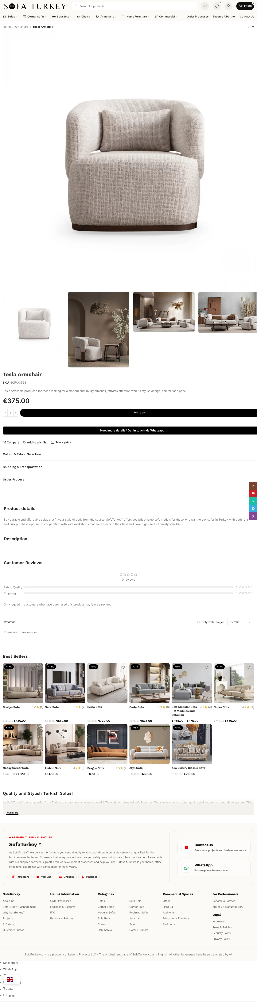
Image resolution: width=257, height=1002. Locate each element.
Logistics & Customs (62, 906)
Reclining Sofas (138, 912)
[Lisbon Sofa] (65, 744)
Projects (8, 918)
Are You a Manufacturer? (227, 906)
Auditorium (169, 912)
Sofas (101, 900)
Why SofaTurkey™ (14, 912)
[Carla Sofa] (149, 683)
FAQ (52, 912)
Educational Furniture (176, 918)
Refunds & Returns (61, 918)
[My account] (228, 6)
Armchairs (22, 26)
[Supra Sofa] (234, 683)
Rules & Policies (222, 927)
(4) (210, 707)
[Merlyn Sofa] (23, 683)
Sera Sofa (52, 707)
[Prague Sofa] (107, 744)
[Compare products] (205, 6)
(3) (252, 707)
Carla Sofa (136, 707)
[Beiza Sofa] (107, 683)
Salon (132, 924)
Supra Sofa (221, 707)
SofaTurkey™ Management (19, 906)
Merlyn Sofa (11, 707)
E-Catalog (9, 924)
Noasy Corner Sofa (16, 768)
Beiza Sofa (94, 707)
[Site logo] (35, 6)
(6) (168, 707)
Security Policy (221, 933)
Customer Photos (13, 930)
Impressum (219, 921)
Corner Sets (136, 906)
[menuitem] (10, 963)
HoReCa (168, 906)
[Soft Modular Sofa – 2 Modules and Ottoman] (192, 683)
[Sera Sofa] (65, 683)
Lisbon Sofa (53, 768)
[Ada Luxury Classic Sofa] (192, 744)
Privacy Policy (221, 938)
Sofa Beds (104, 918)
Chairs (102, 924)
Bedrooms (169, 924)
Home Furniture (138, 930)
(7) (83, 707)
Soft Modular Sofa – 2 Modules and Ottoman (184, 711)
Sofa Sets (135, 900)
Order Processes (60, 900)
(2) (125, 768)
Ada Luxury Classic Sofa (188, 768)
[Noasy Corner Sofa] (23, 744)
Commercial (105, 930)
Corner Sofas (106, 906)
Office (166, 900)
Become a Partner (223, 900)
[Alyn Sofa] (149, 744)
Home (7, 26)
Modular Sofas (107, 912)
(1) (41, 707)
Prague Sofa (95, 768)
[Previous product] (248, 27)
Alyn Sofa (136, 768)
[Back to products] (253, 27)
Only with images (212, 622)
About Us (8, 900)
